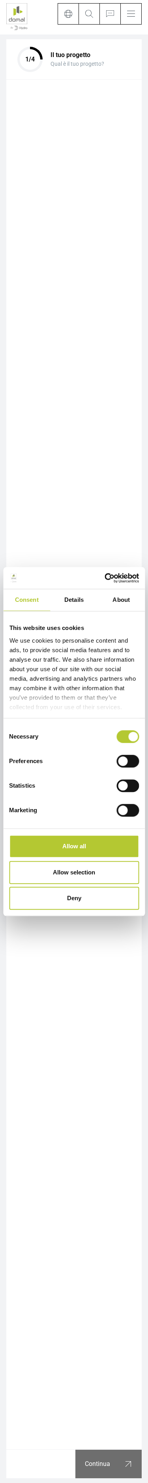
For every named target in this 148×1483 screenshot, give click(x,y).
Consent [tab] (27, 599)
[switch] (127, 761)
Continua (97, 1464)
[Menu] (131, 14)
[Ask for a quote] (109, 14)
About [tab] (121, 599)
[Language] (68, 14)
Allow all (74, 846)
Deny (74, 898)
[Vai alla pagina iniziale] (16, 17)
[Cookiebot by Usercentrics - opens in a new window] (105, 578)
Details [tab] (74, 599)
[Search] (89, 14)
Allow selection (74, 872)
